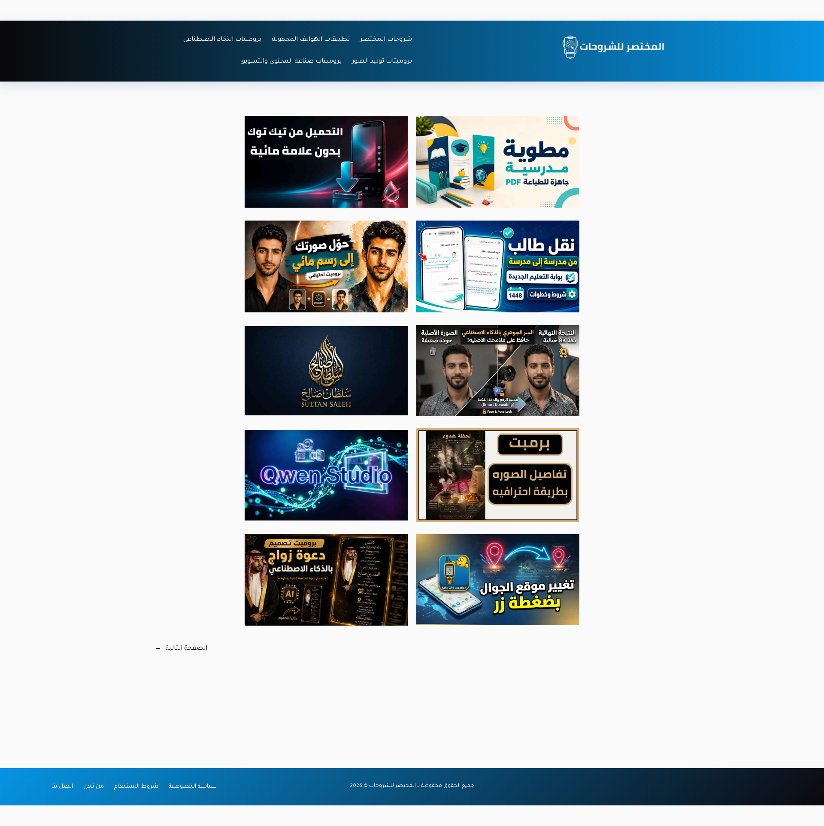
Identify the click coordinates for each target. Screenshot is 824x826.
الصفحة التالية (180, 648)
